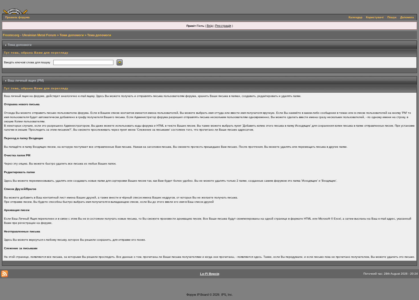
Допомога (407, 17)
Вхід (210, 25)
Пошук (391, 17)
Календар (355, 17)
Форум (191, 294)
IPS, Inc (226, 294)
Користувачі (375, 17)
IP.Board (203, 294)
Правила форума (17, 17)
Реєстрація (223, 25)
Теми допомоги (72, 35)
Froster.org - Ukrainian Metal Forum (29, 35)
